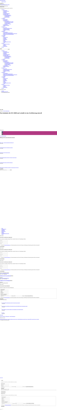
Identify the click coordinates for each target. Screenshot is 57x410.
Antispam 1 (2, 386)
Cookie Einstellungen (12, 316)
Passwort (2, 292)
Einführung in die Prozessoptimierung (5, 275)
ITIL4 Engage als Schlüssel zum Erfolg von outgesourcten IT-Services (9, 167)
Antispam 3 (24, 386)
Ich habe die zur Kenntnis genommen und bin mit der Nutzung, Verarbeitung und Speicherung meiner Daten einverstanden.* (20, 257)
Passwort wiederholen (4, 294)
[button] (2, 131)
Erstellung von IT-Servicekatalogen (5, 280)
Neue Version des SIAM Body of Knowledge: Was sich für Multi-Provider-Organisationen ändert (14, 306)
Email (3, 398)
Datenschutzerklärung (7, 257)
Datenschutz (7, 316)
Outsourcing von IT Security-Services (5, 152)
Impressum (3, 316)
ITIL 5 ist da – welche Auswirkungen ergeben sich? (7, 142)
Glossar (1, 316)
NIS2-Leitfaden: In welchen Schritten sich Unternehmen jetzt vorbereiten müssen (12, 309)
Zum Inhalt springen (2, 0)
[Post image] (3, 302)
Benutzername (3, 289)
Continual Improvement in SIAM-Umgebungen (6, 162)
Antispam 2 (13, 386)
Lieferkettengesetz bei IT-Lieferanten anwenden (6, 147)
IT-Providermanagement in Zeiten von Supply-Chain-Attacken (8, 157)
